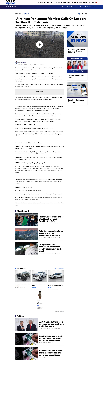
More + (94, 7)
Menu (40, 2)
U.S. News (47, 2)
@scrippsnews (15, 6)
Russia (26, 13)
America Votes (70, 7)
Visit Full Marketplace (59, 268)
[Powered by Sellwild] (62, 311)
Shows (85, 2)
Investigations (77, 2)
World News (67, 2)
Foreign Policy (88, 7)
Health (60, 2)
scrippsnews (7, 6)
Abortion (64, 7)
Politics (54, 2)
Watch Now (92, 2)
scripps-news (11, 6)
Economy (82, 7)
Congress (77, 7)
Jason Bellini (23, 62)
